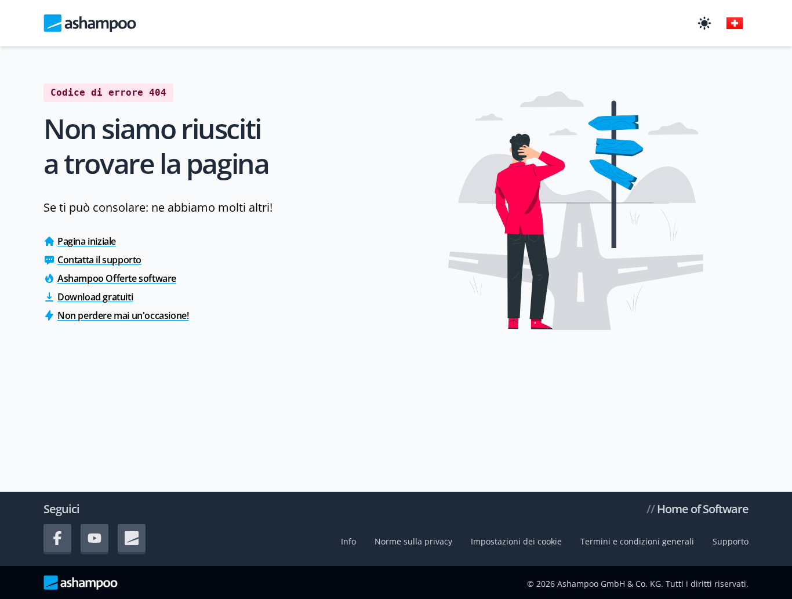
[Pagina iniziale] (89, 23)
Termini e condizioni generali (637, 541)
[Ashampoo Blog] (132, 538)
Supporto (731, 541)
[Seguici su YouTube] (94, 538)
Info (348, 541)
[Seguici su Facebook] (57, 538)
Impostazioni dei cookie (516, 541)
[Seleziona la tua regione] (735, 23)
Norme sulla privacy (413, 541)
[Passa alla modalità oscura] (704, 23)
